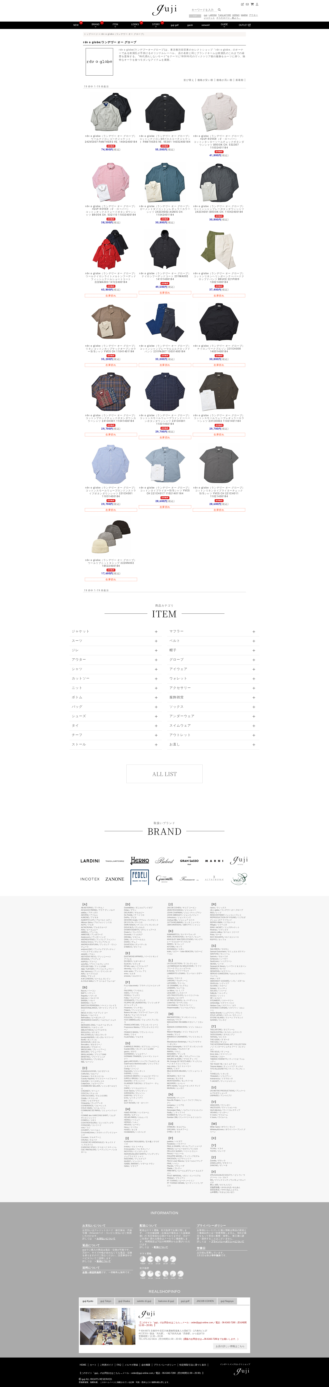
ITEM (115, 24)
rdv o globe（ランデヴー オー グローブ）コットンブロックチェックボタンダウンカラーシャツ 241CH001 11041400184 (111, 418)
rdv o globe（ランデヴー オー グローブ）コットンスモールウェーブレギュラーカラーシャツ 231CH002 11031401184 (219, 418)
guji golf (175, 25)
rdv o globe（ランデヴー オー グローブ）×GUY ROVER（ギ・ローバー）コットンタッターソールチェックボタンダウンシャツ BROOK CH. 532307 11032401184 (219, 142)
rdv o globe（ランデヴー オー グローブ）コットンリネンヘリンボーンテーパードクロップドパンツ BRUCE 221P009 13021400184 (219, 277)
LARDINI (213, 15)
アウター (253, 15)
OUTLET (243, 25)
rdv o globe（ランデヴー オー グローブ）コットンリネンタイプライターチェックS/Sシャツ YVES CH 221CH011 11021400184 (219, 492)
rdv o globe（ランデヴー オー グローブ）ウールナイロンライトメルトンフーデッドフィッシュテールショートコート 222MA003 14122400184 (111, 277)
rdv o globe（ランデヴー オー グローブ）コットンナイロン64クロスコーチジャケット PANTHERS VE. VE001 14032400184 (165, 139)
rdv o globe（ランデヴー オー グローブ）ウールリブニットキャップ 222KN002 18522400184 (111, 563)
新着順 (240, 80)
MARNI (244, 15)
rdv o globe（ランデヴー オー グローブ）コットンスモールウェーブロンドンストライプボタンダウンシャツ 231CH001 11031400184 (111, 492)
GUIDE (224, 24)
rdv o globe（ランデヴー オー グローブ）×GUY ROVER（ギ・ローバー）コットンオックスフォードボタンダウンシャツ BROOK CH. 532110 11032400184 (111, 210)
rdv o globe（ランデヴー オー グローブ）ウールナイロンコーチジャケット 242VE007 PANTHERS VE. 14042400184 (111, 139)
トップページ (91, 34)
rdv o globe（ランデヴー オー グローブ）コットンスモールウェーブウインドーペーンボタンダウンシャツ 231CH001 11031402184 (165, 419)
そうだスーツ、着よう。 (228, 18)
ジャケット (209, 18)
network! (206, 25)
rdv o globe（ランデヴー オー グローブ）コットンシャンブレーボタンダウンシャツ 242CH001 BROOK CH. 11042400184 (219, 209)
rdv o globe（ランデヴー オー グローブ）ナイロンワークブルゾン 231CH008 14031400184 (219, 348)
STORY (156, 24)
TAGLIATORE (224, 15)
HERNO (236, 15)
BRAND (95, 24)
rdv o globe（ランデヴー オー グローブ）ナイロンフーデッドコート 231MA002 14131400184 (165, 276)
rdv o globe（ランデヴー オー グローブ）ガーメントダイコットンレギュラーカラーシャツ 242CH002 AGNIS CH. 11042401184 (165, 210)
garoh (190, 25)
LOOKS (135, 24)
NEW (75, 25)
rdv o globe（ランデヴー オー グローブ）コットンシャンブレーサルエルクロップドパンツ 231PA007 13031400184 (165, 348)
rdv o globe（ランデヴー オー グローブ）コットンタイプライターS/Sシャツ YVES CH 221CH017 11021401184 (165, 490)
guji (205, 15)
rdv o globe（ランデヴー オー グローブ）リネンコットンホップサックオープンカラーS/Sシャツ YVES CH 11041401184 (111, 348)
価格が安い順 (205, 80)
